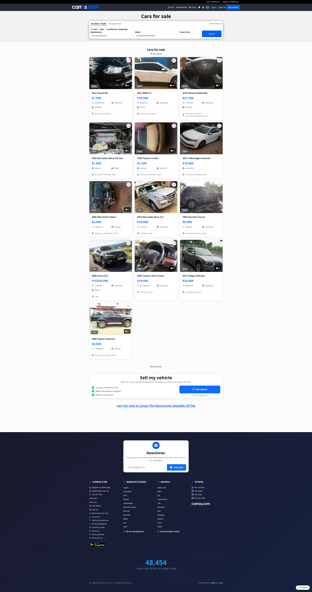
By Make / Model (98, 23)
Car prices (96, 517)
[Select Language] (203, 7)
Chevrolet (127, 491)
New (102, 29)
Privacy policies (98, 534)
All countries (199, 487)
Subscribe (178, 467)
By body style (115, 23)
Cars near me (217, 24)
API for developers (99, 524)
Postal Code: (185, 32)
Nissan (126, 499)
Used (94, 29)
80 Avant (161, 507)
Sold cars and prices (100, 520)
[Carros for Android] (199, 7)
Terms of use (97, 538)
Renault (126, 511)
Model (137, 32)
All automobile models (169, 531)
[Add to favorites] (128, 60)
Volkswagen (128, 503)
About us (95, 531)
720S (159, 523)
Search (212, 33)
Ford (125, 495)
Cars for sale (97, 494)
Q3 (158, 495)
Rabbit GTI (161, 487)
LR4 (158, 511)
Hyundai (126, 515)
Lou (221, 583)
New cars (93, 502)
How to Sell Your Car (100, 513)
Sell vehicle (233, 7)
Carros (171, 7)
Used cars (93, 498)
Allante (160, 519)
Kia (124, 523)
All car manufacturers (135, 531)
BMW (125, 519)
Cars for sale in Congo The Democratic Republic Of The (156, 406)
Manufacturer (96, 32)
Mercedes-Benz (129, 507)
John (213, 583)
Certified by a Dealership (117, 29)
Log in (214, 7)
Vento (159, 526)
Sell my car (93, 509)
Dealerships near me (100, 491)
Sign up (222, 7)
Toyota (126, 487)
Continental (162, 499)
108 (158, 503)
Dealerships (181, 7)
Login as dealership (213, 2)
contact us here (98, 527)
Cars (194, 7)
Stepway (160, 515)
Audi (125, 526)
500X (159, 491)
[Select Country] (207, 7)
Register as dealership (231, 2)
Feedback (304, 587)
